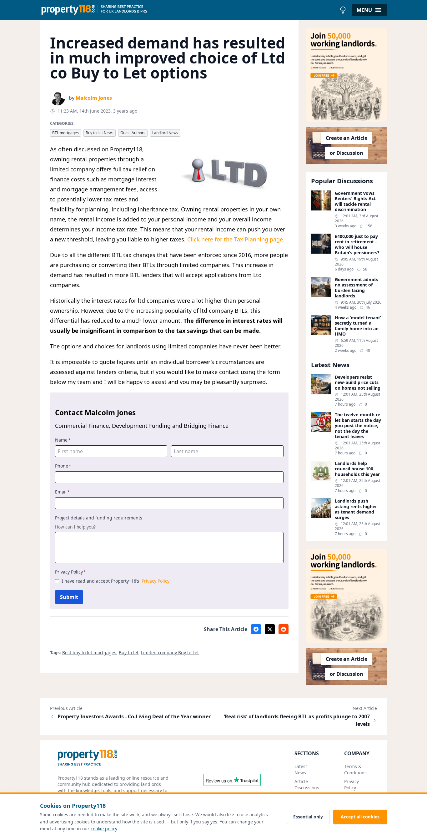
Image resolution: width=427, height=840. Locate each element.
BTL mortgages (65, 132)
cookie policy (104, 829)
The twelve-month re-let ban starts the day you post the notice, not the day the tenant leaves (358, 425)
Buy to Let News (99, 132)
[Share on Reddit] (284, 629)
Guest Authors (132, 132)
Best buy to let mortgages (89, 652)
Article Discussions (306, 784)
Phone (63, 466)
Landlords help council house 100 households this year (357, 469)
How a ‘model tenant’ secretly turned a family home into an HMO (358, 326)
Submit (69, 597)
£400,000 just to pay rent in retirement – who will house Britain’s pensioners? (357, 245)
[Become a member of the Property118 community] (346, 75)
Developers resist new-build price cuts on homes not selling (357, 382)
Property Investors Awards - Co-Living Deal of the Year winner (134, 716)
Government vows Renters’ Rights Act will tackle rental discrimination (355, 201)
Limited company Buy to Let (170, 652)
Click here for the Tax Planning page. (235, 239)
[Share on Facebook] (256, 629)
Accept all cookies (360, 817)
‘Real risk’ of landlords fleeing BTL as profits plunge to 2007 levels (297, 720)
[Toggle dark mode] (343, 10)
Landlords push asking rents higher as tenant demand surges (356, 509)
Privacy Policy (70, 572)
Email (62, 492)
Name (63, 440)
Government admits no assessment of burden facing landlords (356, 288)
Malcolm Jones (94, 97)
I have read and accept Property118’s (115, 581)
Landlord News (165, 132)
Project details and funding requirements (98, 518)
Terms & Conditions (355, 769)
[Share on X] (270, 629)
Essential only (308, 817)
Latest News (300, 769)
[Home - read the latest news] (188, 10)
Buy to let (128, 652)
